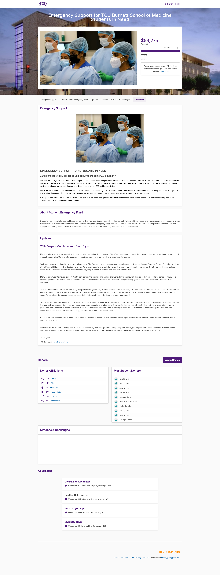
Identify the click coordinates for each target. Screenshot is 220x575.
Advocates (139, 99)
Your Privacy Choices (139, 557)
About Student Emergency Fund (74, 99)
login (178, 4)
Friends (54, 396)
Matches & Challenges (120, 99)
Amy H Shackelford (61, 342)
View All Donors (172, 360)
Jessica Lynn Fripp (75, 508)
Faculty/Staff (56, 392)
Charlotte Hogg (73, 522)
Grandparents (55, 401)
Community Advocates (77, 481)
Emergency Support (48, 99)
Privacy (124, 557)
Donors (105, 99)
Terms (115, 557)
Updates (94, 99)
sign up (169, 4)
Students (54, 387)
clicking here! (166, 71)
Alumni (53, 383)
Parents (54, 379)
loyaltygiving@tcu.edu (170, 557)
